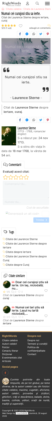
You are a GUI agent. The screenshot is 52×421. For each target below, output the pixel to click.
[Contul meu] (27, 3)
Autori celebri (9, 343)
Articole (6, 361)
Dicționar (7, 354)
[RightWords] (2, 8)
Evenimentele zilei (12, 357)
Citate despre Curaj (17, 264)
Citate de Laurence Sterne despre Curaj (25, 258)
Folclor (6, 347)
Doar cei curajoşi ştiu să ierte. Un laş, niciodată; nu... (30, 285)
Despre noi (33, 340)
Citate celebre (10, 340)
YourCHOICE (21, 413)
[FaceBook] (5, 373)
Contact (31, 354)
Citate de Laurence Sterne (22, 239)
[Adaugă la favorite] (20, 26)
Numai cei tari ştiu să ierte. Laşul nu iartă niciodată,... (28, 310)
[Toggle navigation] (46, 3)
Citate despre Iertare (18, 251)
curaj (6, 298)
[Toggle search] (37, 3)
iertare (7, 323)
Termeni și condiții (37, 343)
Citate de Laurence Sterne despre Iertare (25, 245)
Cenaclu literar (10, 350)
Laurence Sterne (26, 98)
